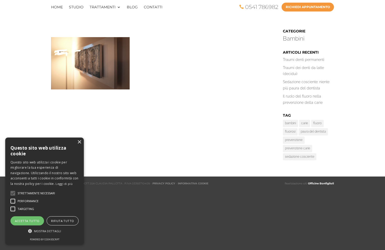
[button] (44, 231)
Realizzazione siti (309, 183)
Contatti (153, 7)
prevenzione (293, 140)
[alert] (44, 191)
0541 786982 (261, 7)
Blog (132, 7)
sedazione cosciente (299, 156)
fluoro (317, 123)
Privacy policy (163, 183)
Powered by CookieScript (44, 239)
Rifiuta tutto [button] (62, 221)
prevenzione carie (297, 148)
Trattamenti (103, 7)
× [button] (79, 142)
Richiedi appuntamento (308, 7)
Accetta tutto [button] (27, 221)
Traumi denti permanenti (303, 60)
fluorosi (290, 131)
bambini (290, 123)
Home (57, 7)
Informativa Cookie (193, 183)
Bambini (294, 38)
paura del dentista (313, 131)
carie (304, 123)
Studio (76, 7)
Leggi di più (64, 184)
